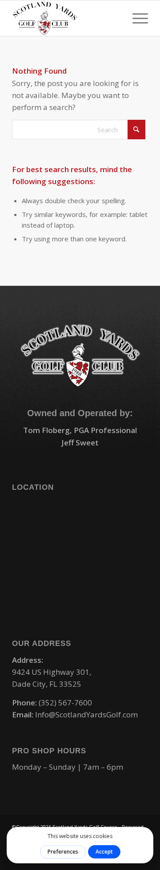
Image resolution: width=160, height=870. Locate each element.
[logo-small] (66, 18)
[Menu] (136, 18)
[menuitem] (136, 18)
